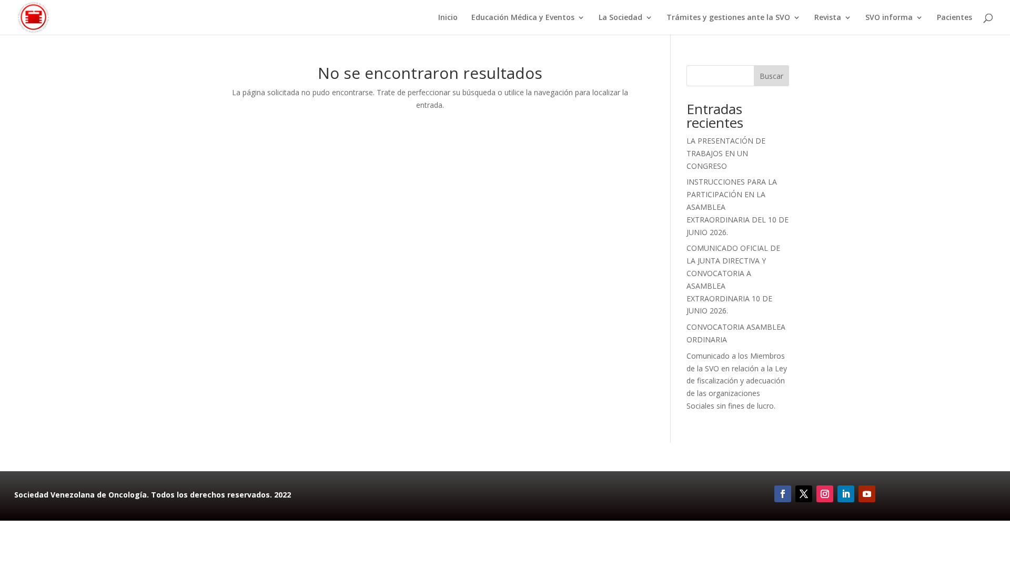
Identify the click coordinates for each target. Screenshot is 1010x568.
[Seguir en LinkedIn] (845, 493)
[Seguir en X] (803, 493)
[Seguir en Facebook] (782, 493)
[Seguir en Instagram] (824, 493)
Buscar (771, 76)
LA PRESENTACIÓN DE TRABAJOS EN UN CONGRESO (725, 153)
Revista (827, 18)
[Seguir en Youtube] (866, 493)
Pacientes (954, 18)
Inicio (448, 18)
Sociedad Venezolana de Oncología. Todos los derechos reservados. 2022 (152, 495)
